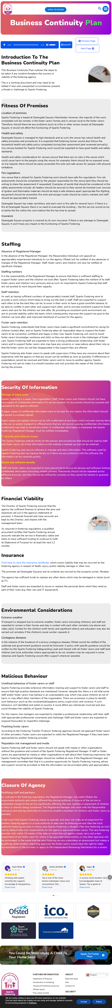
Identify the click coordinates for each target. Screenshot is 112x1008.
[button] (105, 9)
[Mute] (47, 44)
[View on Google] (7, 868)
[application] (30, 44)
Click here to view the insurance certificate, (25, 562)
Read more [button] (10, 887)
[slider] (26, 45)
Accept (84, 1001)
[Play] (4, 44)
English (93, 974)
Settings (32, 1003)
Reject (99, 1001)
